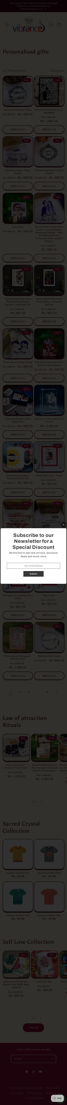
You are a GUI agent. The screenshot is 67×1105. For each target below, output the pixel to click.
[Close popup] (63, 524)
